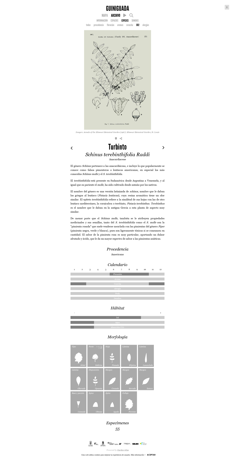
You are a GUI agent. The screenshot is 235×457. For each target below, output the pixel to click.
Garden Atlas (123, 450)
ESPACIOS (114, 20)
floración (110, 25)
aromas (120, 25)
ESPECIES (125, 20)
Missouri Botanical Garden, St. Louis (143, 132)
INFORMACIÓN (102, 20)
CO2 (137, 25)
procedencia (99, 25)
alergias (145, 25)
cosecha (129, 25)
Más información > (138, 455)
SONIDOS (135, 20)
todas (88, 25)
